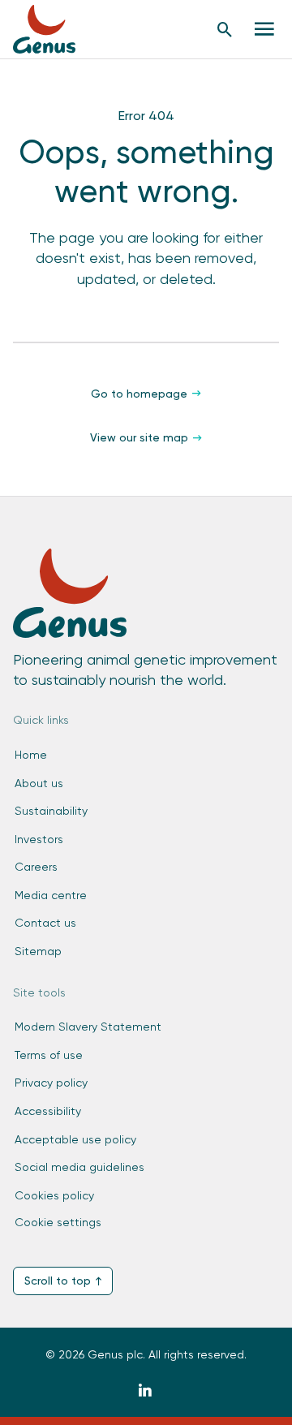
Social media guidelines (79, 1166)
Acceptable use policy (75, 1139)
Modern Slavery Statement (88, 1026)
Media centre (51, 895)
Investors (39, 839)
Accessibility (48, 1110)
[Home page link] (52, 29)
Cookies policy (54, 1195)
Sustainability (51, 810)
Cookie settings (58, 1222)
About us (39, 783)
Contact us (45, 922)
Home (31, 754)
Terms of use (49, 1054)
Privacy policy (51, 1082)
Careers (36, 866)
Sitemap (38, 951)
